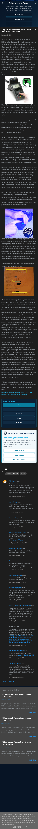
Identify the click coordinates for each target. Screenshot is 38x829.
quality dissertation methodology (19, 641)
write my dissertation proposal (18, 636)
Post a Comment (8, 681)
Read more (32, 712)
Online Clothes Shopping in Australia (20, 605)
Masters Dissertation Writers (17, 532)
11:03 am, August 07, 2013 (17, 621)
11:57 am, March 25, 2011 (16, 527)
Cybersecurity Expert (19, 3)
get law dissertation (23, 639)
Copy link (19, 422)
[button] (35, 30)
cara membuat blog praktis (26, 655)
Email (19, 418)
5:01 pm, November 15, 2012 (17, 582)
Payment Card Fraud (12, 473)
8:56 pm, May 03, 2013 (15, 600)
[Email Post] (6, 470)
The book (19, 24)
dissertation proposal (15, 588)
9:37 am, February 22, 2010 (17, 496)
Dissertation (12, 561)
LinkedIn (19, 405)
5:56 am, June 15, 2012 (16, 570)
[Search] (35, 4)
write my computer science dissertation (21, 641)
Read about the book (19, 459)
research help (13, 502)
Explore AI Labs (19, 19)
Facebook (19, 413)
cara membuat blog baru (16, 650)
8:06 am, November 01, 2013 (17, 645)
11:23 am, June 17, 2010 (16, 512)
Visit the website (19, 450)
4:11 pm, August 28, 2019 (16, 677)
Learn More (16, 827)
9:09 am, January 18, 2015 (17, 658)
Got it (25, 827)
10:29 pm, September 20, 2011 (18, 543)
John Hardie (12, 481)
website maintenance (15, 548)
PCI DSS (23, 473)
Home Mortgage (14, 518)
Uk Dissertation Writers (16, 540)
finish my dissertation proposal (21, 636)
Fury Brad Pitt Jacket (15, 663)
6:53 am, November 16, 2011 (17, 555)
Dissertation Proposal (15, 575)
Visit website (19, 14)
